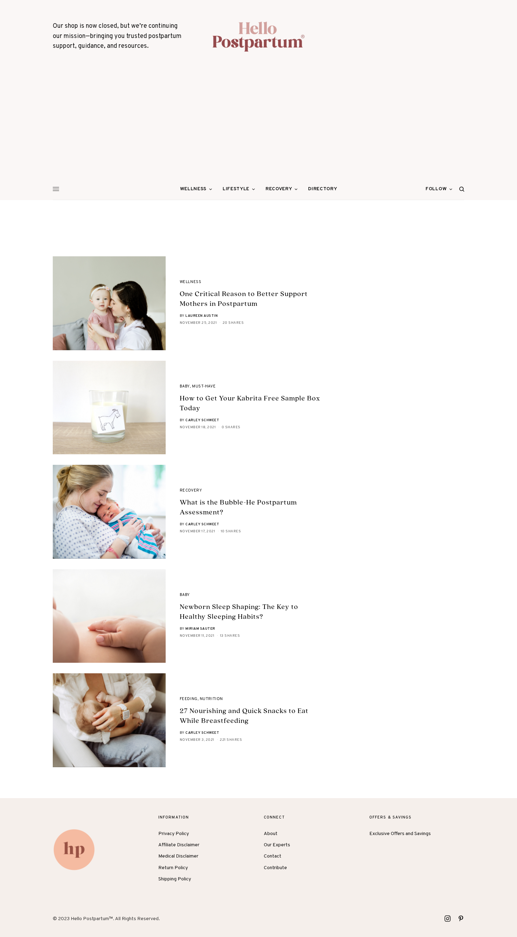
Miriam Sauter (200, 629)
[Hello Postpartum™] (258, 37)
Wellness (190, 282)
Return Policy (173, 868)
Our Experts (277, 845)
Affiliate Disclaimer (178, 845)
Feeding (189, 699)
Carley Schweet (202, 420)
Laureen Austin (201, 316)
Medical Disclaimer (178, 856)
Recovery (191, 490)
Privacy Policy (173, 834)
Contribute (275, 868)
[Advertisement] (258, 126)
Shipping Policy (174, 879)
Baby (185, 386)
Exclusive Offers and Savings (400, 834)
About (270, 834)
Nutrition (211, 699)
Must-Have (204, 386)
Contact (272, 856)
